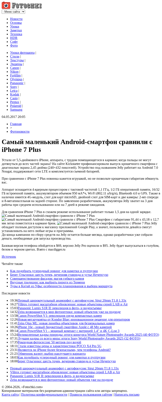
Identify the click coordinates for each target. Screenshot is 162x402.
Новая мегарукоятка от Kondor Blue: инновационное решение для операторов (74, 319)
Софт (14, 41)
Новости (16, 19)
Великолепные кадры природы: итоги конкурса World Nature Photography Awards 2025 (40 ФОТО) (88, 334)
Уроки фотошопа (22, 52)
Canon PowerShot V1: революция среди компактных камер (60, 315)
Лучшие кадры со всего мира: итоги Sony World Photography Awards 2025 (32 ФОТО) (79, 338)
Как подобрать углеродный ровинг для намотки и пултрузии (54, 271)
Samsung (16, 109)
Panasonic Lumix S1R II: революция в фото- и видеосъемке (60, 308)
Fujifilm (15, 75)
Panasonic (17, 83)
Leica (14, 90)
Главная (16, 124)
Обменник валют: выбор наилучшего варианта (52, 353)
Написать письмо (126, 394)
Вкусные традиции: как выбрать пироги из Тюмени (47, 282)
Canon (14, 68)
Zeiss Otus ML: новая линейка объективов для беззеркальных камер (66, 323)
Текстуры (17, 60)
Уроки (14, 26)
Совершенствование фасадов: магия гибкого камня (47, 278)
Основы (16, 22)
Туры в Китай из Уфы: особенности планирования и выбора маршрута (61, 286)
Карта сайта (10, 394)
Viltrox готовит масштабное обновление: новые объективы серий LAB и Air (73, 304)
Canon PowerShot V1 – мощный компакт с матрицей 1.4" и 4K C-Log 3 (68, 331)
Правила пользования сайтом (91, 394)
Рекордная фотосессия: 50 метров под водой (49, 342)
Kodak (14, 94)
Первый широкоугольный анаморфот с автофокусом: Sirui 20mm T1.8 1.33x (72, 300)
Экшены (16, 64)
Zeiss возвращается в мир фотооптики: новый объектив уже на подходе (69, 312)
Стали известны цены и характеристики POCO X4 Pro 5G (59, 346)
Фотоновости (20, 131)
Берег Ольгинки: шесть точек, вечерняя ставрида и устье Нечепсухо (59, 275)
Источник (9, 256)
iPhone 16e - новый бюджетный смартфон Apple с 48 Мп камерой (65, 327)
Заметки (16, 30)
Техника (16, 34)
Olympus (16, 79)
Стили (14, 56)
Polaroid (15, 106)
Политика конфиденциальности (44, 394)
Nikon (14, 71)
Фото (14, 45)
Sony (13, 87)
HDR (14, 38)
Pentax (14, 102)
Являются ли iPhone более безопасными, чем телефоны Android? (64, 350)
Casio (14, 98)
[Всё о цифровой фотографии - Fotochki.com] (22, 7)
